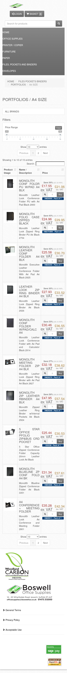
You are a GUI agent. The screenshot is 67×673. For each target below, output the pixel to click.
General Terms (13, 610)
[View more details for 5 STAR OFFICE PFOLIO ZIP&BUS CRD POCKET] (10, 432)
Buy (60, 194)
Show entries (33, 146)
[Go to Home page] (16, 4)
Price (45, 172)
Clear (58, 127)
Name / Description (25, 171)
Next (45, 153)
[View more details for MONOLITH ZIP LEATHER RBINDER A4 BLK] (10, 395)
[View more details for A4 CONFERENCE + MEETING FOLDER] (10, 505)
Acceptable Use (13, 629)
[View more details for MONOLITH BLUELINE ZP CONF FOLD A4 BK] (10, 471)
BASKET (35, 13)
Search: (31, 163)
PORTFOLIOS (18, 84)
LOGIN (18, 13)
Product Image (8, 171)
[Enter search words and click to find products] (59, 23)
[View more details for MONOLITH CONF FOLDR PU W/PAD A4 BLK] (10, 183)
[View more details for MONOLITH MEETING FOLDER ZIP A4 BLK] (10, 362)
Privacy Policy (12, 619)
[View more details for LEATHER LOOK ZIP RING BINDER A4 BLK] (10, 289)
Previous (23, 153)
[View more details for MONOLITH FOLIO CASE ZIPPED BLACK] (10, 217)
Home (5, 32)
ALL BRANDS (12, 111)
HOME (10, 81)
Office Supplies (12, 38)
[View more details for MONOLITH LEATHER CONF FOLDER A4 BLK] (10, 250)
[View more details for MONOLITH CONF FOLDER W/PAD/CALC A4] (10, 323)
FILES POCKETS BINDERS (32, 81)
